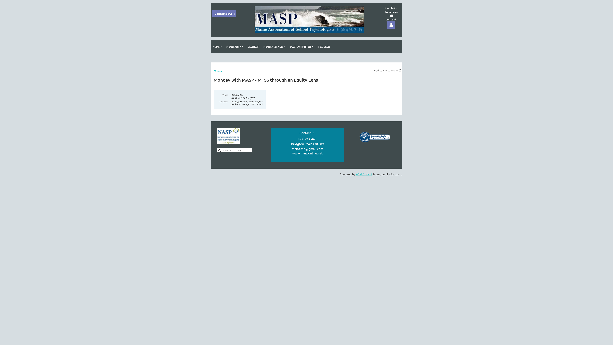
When (225, 94)
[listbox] (388, 70)
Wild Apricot (364, 174)
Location (223, 101)
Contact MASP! (225, 13)
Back (219, 70)
